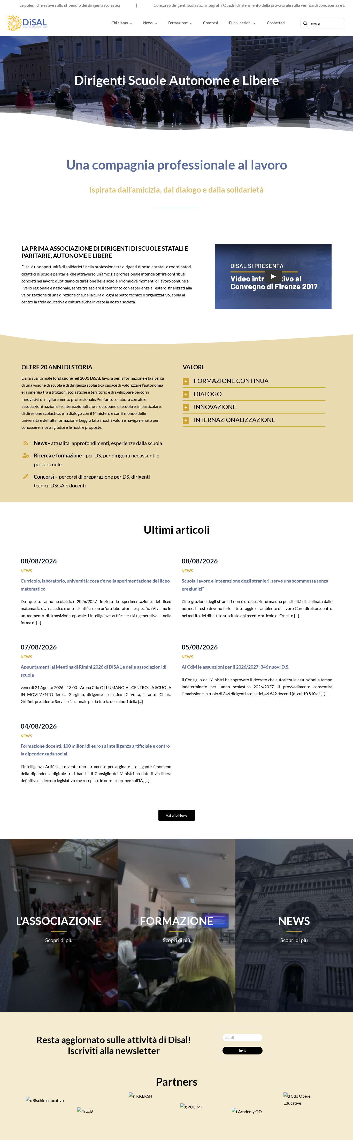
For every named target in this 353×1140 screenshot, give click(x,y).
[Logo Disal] (27, 17)
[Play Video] (273, 276)
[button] (254, 380)
